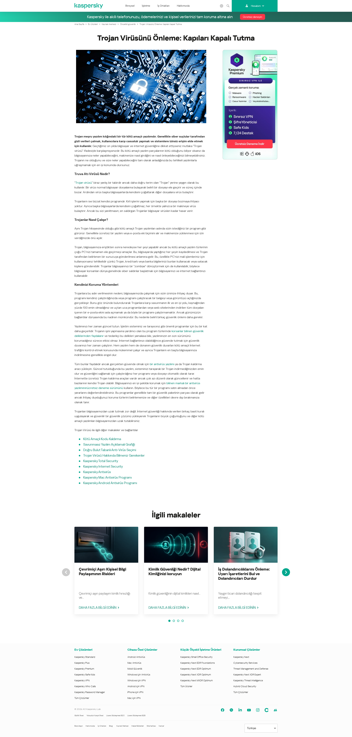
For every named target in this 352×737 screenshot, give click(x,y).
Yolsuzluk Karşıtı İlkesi (95, 715)
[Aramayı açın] (228, 5)
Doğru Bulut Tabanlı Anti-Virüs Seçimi (109, 450)
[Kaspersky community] (275, 710)
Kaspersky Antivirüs (97, 472)
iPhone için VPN (135, 692)
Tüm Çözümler (81, 698)
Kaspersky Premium (84, 668)
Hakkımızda (183, 5)
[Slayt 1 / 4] (169, 621)
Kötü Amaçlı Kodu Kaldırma (102, 439)
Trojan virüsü (83, 182)
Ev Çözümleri (83, 649)
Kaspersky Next (241, 657)
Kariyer (161, 726)
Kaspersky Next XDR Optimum (195, 674)
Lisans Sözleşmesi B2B (136, 715)
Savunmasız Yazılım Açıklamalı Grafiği (109, 444)
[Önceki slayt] (66, 572)
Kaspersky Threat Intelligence (248, 680)
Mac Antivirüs (134, 662)
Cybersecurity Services (245, 662)
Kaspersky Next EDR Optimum (195, 668)
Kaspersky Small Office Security (196, 657)
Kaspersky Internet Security (103, 466)
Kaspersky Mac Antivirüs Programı (107, 477)
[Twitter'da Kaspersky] (231, 710)
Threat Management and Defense (250, 668)
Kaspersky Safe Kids (84, 674)
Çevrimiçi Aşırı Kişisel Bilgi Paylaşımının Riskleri (102, 571)
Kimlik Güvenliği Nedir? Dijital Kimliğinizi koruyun (174, 571)
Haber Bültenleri (137, 726)
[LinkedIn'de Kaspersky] (240, 710)
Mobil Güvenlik (134, 668)
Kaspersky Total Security (100, 461)
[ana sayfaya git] (88, 6)
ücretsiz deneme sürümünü (105, 388)
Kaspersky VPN (82, 680)
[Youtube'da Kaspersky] (249, 710)
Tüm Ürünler (186, 686)
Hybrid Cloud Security (244, 686)
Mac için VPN (134, 698)
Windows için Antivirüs (138, 674)
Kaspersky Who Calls (85, 686)
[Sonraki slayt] (286, 572)
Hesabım (256, 5)
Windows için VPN (136, 680)
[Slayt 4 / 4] (182, 621)
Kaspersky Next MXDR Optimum (196, 680)
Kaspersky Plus (81, 662)
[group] (106, 570)
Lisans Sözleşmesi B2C (115, 715)
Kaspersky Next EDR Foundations (197, 662)
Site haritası (151, 726)
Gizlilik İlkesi (79, 715)
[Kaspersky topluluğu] (266, 710)
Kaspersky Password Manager (89, 692)
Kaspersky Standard (84, 657)
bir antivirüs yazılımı (162, 364)
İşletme (146, 5)
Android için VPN (135, 686)
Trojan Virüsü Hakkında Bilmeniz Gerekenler (114, 455)
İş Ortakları (163, 5)
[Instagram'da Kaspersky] (258, 710)
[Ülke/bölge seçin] (221, 5)
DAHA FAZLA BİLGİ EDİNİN (97, 607)
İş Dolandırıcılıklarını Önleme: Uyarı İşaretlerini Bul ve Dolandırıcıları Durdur (244, 574)
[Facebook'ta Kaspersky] (222, 710)
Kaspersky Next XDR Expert (247, 674)
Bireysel (130, 5)
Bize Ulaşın (78, 726)
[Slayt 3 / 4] (178, 621)
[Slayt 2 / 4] (174, 621)
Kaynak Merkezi (122, 726)
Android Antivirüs (136, 657)
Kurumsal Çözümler (246, 649)
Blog (111, 726)
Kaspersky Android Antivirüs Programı (110, 483)
